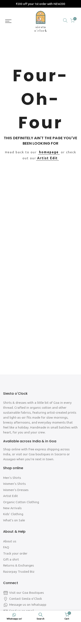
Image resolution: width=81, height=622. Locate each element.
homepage (49, 152)
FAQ (6, 547)
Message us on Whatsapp (27, 604)
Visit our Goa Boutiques (26, 592)
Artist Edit (47, 158)
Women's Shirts (14, 483)
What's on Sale (14, 520)
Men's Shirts (12, 477)
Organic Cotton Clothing (21, 502)
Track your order (15, 553)
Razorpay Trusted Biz (18, 571)
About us (9, 541)
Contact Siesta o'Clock (25, 598)
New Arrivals (12, 508)
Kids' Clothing (13, 514)
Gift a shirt (11, 559)
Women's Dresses (15, 490)
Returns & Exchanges (18, 565)
